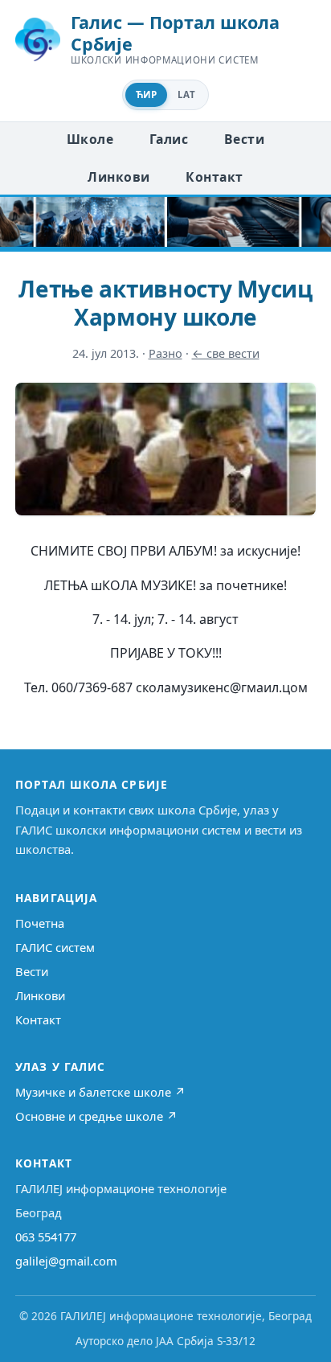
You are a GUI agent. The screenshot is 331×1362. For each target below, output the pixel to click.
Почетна (39, 923)
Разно (165, 353)
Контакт (214, 177)
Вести (244, 139)
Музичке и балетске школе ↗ (100, 1092)
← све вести (225, 353)
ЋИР (146, 94)
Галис (168, 139)
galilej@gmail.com (66, 1261)
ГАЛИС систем (55, 947)
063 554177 (45, 1237)
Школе (90, 139)
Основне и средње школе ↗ (96, 1116)
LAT (186, 94)
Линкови (118, 177)
